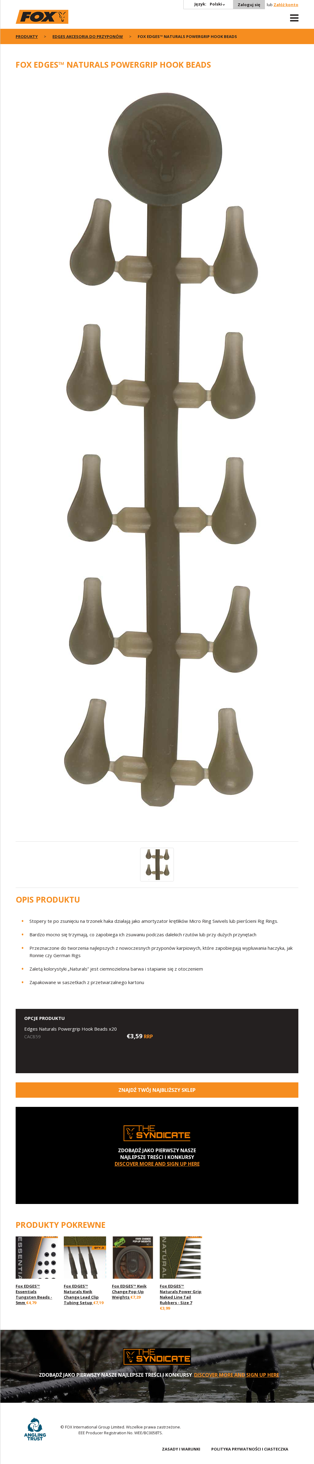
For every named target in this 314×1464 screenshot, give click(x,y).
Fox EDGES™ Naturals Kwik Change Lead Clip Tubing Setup (81, 1294)
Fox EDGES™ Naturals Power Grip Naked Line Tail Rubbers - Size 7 (180, 1294)
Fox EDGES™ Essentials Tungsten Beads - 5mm (34, 1294)
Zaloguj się (249, 4)
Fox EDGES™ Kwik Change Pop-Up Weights (129, 1291)
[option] (157, 458)
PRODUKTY (27, 36)
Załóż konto (286, 4)
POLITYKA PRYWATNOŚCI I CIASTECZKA (249, 1449)
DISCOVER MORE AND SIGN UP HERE (157, 1163)
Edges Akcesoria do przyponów (87, 36)
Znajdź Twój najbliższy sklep (157, 1090)
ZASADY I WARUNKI (181, 1449)
